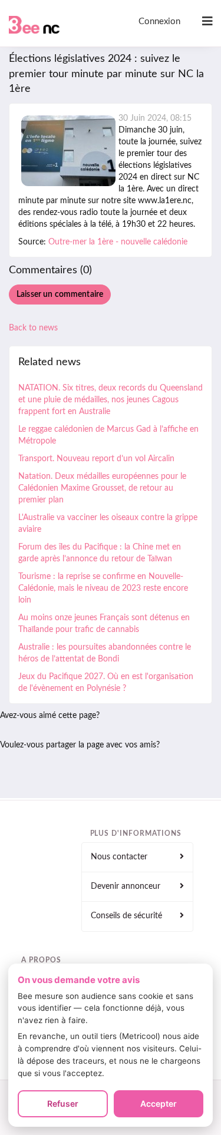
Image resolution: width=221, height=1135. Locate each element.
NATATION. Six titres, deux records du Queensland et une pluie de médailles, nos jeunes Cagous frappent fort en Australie (110, 400)
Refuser (62, 1103)
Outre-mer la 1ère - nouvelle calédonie (117, 242)
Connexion (159, 21)
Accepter (158, 1103)
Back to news (33, 328)
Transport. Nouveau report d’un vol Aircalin (96, 459)
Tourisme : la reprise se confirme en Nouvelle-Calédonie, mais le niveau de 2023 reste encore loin (103, 588)
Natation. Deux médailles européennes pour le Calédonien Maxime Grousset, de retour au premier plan (102, 488)
